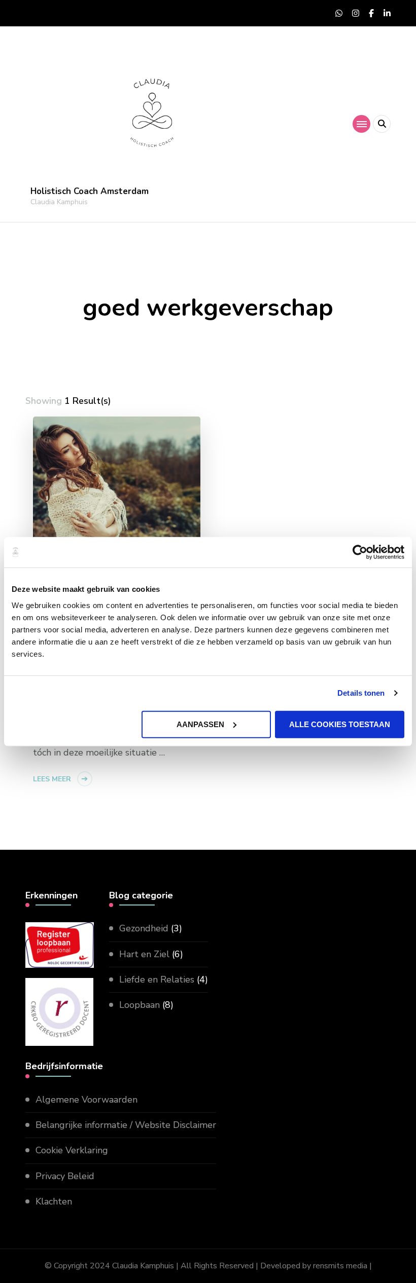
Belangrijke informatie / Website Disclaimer (126, 1125)
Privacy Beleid (65, 1176)
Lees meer (52, 779)
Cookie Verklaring (72, 1150)
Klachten (54, 1201)
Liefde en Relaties (156, 979)
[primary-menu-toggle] (361, 124)
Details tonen (361, 693)
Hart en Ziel (144, 954)
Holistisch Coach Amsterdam (89, 191)
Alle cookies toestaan (339, 724)
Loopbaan (139, 1005)
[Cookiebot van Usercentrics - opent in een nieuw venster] (360, 552)
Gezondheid (143, 928)
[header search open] (382, 124)
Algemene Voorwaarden (86, 1099)
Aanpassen (200, 724)
